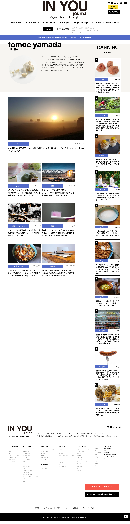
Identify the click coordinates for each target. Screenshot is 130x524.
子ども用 (79, 464)
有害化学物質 (12, 459)
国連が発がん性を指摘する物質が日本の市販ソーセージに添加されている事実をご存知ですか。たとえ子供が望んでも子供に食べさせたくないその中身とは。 (107, 375)
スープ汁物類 (98, 452)
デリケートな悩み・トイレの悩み (30, 476)
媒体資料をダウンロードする (102, 486)
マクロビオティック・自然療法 (48, 449)
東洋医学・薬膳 (44, 451)
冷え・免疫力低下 (27, 459)
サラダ (96, 459)
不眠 (24, 461)
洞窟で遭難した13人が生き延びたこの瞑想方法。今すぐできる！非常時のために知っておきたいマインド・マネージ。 (107, 197)
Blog (105, 450)
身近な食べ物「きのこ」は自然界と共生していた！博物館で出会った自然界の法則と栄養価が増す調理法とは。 (107, 412)
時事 (10, 464)
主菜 (96, 461)
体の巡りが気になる (27, 470)
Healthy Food (45, 446)
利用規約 (75, 508)
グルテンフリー (44, 453)
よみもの (102, 115)
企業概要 (36, 508)
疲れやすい (25, 468)
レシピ (18, 186)
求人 (60, 464)
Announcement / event (65, 460)
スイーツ (79, 468)
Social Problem (13, 446)
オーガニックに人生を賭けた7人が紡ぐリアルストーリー (110, 457)
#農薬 (81, 28)
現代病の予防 (26, 451)
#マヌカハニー (76, 32)
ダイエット (25, 457)
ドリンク (79, 470)
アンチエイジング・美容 (28, 449)
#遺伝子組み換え (90, 28)
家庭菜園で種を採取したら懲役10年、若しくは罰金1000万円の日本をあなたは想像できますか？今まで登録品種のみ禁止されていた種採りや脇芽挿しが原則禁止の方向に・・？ (107, 125)
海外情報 (61, 453)
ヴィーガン (43, 459)
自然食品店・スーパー (46, 471)
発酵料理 (43, 455)
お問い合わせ (48, 508)
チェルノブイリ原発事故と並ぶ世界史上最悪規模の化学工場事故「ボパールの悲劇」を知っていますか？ (24, 232)
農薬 (10, 453)
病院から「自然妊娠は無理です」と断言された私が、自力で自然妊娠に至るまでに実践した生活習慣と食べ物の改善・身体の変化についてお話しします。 (107, 88)
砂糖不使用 (79, 466)
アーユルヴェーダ (45, 457)
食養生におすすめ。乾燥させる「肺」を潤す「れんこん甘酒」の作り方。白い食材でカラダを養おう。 (107, 234)
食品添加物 (18, 266)
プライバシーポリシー (89, 508)
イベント (61, 462)
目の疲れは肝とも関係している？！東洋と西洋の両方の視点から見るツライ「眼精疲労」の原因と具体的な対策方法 (58, 273)
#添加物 (95, 30)
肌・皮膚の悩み (26, 455)
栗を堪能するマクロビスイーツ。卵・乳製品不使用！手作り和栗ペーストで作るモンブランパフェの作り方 (107, 163)
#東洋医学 (88, 30)
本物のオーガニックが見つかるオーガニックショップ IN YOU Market (66, 37)
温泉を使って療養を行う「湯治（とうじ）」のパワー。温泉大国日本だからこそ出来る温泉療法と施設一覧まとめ (58, 192)
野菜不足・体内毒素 (27, 474)
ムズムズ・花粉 (26, 466)
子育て (60, 449)
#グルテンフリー (77, 30)
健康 (18, 144)
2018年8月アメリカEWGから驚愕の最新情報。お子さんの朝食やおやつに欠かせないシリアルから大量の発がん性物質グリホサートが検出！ (107, 269)
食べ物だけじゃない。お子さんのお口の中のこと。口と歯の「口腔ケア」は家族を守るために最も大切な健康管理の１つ (58, 232)
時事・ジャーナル (18, 226)
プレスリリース (62, 466)
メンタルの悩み (26, 464)
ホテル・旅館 (44, 469)
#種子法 (74, 28)
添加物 (10, 451)
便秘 (24, 481)
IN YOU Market (107, 446)
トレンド (61, 451)
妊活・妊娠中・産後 (27, 479)
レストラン (43, 466)
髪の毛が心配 (26, 472)
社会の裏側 (12, 461)
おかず (96, 465)
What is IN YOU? (108, 448)
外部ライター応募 (62, 508)
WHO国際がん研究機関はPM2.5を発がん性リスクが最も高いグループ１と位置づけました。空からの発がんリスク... (46, 149)
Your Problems (27, 446)
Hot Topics (62, 446)
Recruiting (106, 452)
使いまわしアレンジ (82, 461)
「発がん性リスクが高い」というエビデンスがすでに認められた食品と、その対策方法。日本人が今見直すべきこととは (24, 273)
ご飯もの (97, 457)
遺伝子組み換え (13, 457)
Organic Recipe (81, 446)
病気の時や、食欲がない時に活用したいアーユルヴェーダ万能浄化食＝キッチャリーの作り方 (107, 303)
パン (96, 450)
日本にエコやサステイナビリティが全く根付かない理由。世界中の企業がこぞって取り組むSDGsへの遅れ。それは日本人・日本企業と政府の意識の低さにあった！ (107, 339)
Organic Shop (45, 464)
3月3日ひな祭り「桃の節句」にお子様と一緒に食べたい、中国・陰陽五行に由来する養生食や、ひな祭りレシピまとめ (24, 192)
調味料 (96, 463)
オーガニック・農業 (14, 449)
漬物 (96, 454)
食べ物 (52, 266)
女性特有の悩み (26, 453)
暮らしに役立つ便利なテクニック (66, 455)
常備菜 (96, 448)
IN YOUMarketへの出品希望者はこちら (114, 12)
